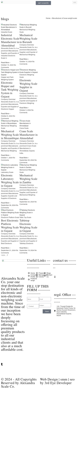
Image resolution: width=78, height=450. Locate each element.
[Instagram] (13, 368)
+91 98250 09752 (63, 273)
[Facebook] (13, 372)
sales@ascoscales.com (65, 288)
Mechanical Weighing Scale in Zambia (28, 178)
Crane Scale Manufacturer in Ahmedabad (29, 134)
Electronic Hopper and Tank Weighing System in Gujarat (9, 89)
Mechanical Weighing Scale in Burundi (28, 38)
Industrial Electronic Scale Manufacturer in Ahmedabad (10, 40)
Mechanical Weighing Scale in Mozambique (10, 134)
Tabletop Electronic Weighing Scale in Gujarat (28, 225)
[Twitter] (13, 356)
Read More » (5, 62)
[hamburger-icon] (74, 2)
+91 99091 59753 (63, 277)
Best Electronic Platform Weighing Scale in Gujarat (10, 225)
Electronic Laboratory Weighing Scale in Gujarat (10, 180)
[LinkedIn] (13, 360)
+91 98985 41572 (63, 280)
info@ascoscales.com (64, 284)
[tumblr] (13, 364)
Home (48, 18)
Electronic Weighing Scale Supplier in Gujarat (28, 85)
